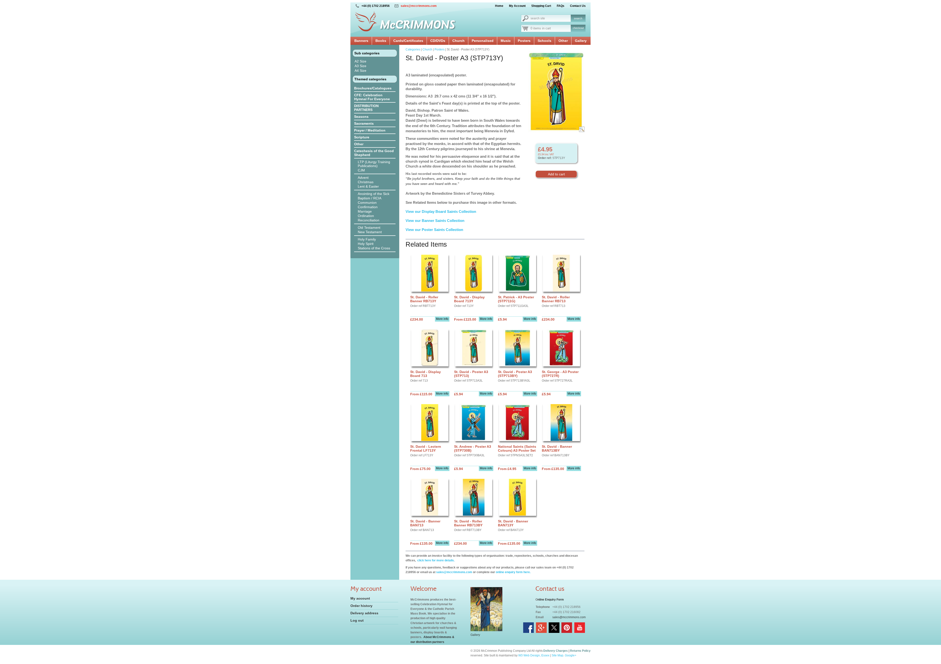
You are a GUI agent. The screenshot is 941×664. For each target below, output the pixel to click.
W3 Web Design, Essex (533, 655)
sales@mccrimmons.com (419, 6)
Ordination (366, 216)
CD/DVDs (437, 41)
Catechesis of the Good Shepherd (374, 153)
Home (499, 6)
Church (458, 41)
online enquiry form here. (513, 572)
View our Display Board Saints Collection (441, 211)
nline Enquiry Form (551, 599)
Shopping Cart (541, 6)
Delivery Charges (555, 650)
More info (442, 319)
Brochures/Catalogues (373, 88)
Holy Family (367, 239)
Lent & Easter (368, 186)
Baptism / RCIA (369, 198)
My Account (517, 6)
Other (563, 41)
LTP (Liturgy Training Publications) (374, 164)
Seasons (361, 117)
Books (380, 41)
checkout (578, 27)
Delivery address (364, 613)
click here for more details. (436, 560)
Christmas (365, 182)
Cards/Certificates (408, 41)
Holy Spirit (365, 244)
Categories (413, 49)
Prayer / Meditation (369, 130)
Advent (363, 178)
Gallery (581, 41)
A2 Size (360, 61)
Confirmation (368, 207)
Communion (367, 203)
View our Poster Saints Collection (434, 230)
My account (360, 598)
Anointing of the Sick (373, 194)
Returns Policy (580, 650)
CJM (361, 170)
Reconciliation (368, 220)
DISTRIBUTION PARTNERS (366, 108)
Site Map (557, 655)
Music (506, 41)
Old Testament (369, 227)
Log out (357, 620)
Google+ (570, 655)
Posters (524, 41)
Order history (361, 606)
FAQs (560, 6)
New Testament (370, 232)
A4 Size (360, 70)
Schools (544, 41)
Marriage (365, 211)
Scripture (361, 137)
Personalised (483, 41)
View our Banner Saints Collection (435, 220)
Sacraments (364, 123)
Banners (361, 41)
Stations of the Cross (374, 248)
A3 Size (360, 66)
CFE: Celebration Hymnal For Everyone (372, 97)
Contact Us (578, 6)
